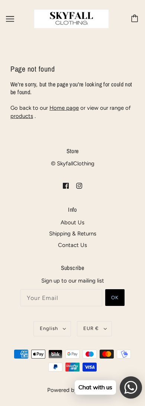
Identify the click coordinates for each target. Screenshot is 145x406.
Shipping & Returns (72, 233)
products (21, 116)
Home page (64, 108)
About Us (72, 222)
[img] (65, 185)
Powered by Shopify (72, 390)
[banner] (71, 18)
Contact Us (72, 245)
